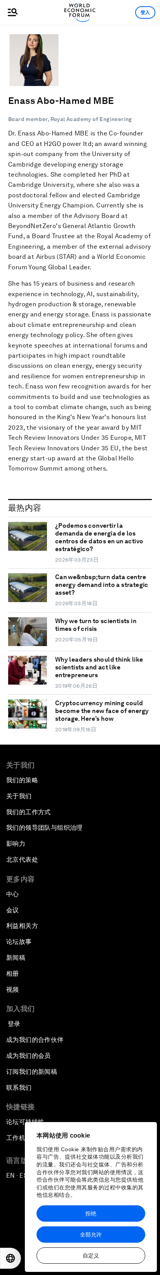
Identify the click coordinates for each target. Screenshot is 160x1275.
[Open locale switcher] (10, 1258)
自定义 (91, 1255)
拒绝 (90, 1213)
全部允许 (91, 1234)
